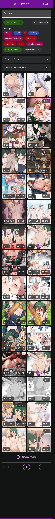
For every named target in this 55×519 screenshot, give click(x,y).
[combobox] (29, 14)
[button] (26, 59)
